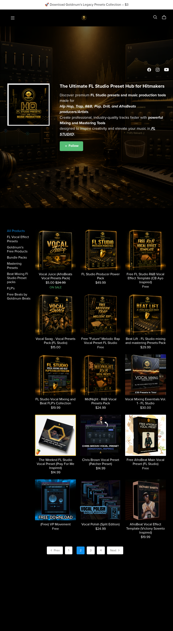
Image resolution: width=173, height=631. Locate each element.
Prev (56, 550)
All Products (16, 231)
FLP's (11, 288)
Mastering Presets (14, 266)
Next (113, 550)
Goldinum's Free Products (17, 249)
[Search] (155, 17)
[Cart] (166, 17)
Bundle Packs (17, 257)
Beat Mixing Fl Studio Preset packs (17, 278)
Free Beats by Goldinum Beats (18, 296)
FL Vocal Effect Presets (18, 239)
